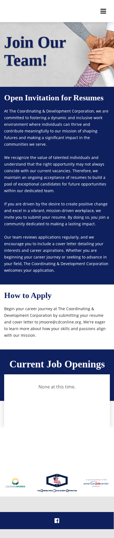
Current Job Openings (57, 364)
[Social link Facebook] (57, 520)
